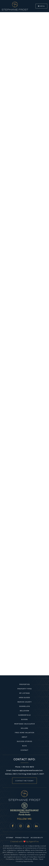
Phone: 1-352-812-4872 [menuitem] (24, 767)
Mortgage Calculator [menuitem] (24, 724)
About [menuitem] (24, 737)
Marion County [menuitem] (24, 702)
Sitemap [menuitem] (9, 838)
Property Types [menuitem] (24, 689)
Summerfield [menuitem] (24, 715)
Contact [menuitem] (24, 750)
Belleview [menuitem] (24, 711)
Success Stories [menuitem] (24, 741)
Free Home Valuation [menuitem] (24, 733)
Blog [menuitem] (24, 746)
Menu (42, 6)
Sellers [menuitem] (24, 728)
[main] (24, 337)
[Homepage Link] (15, 6)
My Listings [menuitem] (24, 693)
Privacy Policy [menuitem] (22, 838)
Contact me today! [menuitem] (24, 781)
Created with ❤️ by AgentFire (24, 841)
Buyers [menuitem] (24, 719)
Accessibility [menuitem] (37, 838)
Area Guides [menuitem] (24, 697)
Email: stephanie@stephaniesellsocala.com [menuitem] (24, 770)
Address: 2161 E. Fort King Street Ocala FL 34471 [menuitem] (24, 774)
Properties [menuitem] (24, 684)
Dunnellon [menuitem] (24, 706)
